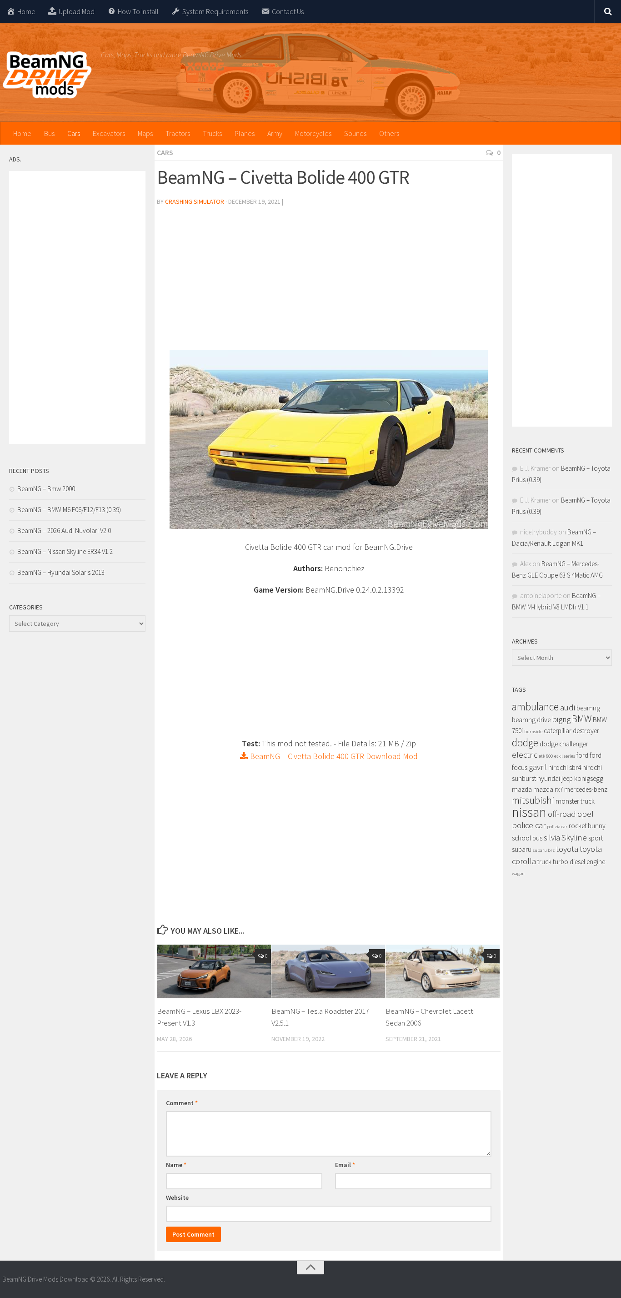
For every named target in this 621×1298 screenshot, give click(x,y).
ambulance (535, 706)
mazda (522, 789)
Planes (245, 133)
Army (274, 133)
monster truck (575, 801)
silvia (552, 837)
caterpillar (557, 730)
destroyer (586, 730)
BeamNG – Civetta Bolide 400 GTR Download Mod (333, 756)
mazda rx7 (548, 789)
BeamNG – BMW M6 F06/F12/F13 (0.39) (69, 509)
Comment (182, 1103)
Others (389, 133)
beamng (588, 708)
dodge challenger (564, 744)
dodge (525, 742)
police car (529, 825)
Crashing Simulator (194, 201)
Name (176, 1165)
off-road (562, 814)
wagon (518, 873)
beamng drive (531, 719)
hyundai (548, 778)
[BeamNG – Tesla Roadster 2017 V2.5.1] (328, 971)
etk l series (564, 756)
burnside (533, 732)
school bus (527, 838)
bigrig (561, 719)
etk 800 (546, 756)
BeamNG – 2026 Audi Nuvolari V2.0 (64, 530)
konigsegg (588, 778)
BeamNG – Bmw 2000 (46, 488)
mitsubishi (533, 800)
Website (177, 1197)
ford (582, 755)
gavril (538, 767)
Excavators (109, 133)
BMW (581, 719)
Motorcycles (313, 133)
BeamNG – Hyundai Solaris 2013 (61, 572)
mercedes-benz (585, 789)
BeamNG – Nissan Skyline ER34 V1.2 (65, 551)
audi (567, 707)
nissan (529, 812)
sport (595, 838)
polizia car (557, 827)
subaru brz (544, 850)
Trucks (212, 133)
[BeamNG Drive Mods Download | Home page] (47, 75)
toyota (567, 849)
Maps (145, 133)
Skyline (574, 837)
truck (544, 861)
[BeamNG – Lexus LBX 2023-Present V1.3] (214, 971)
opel (585, 814)
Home (22, 133)
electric (524, 755)
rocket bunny (587, 825)
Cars (73, 133)
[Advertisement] (329, 281)
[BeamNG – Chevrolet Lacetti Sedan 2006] (443, 971)
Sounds (355, 133)
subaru (521, 849)
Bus (49, 133)
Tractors (177, 133)
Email (345, 1165)
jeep (567, 778)
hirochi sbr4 (564, 767)
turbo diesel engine (579, 861)
